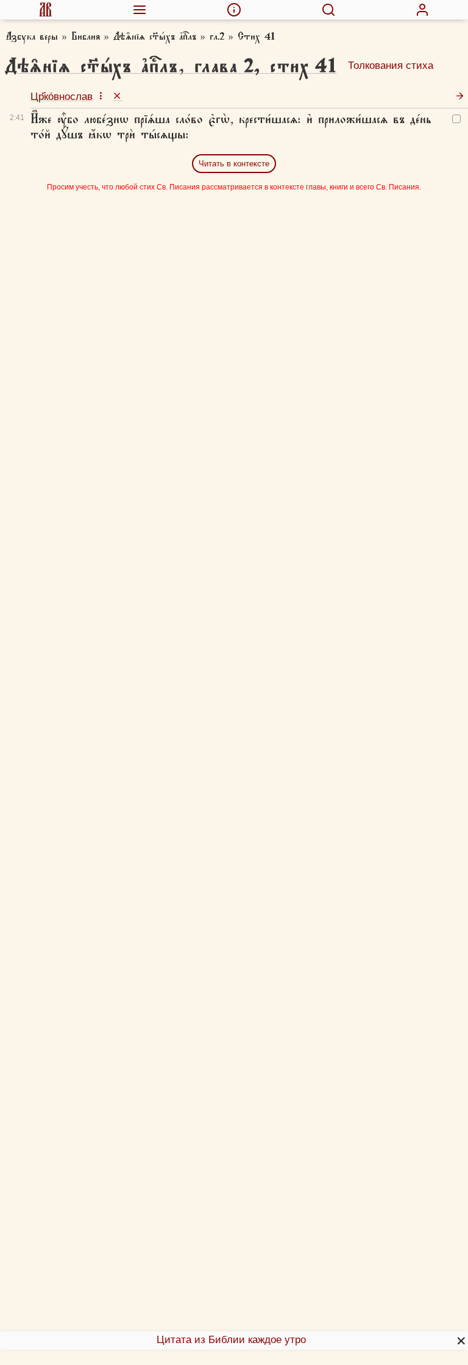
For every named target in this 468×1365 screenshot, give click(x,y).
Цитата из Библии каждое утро (231, 1340)
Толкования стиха (390, 65)
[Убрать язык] (117, 95)
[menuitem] (45, 10)
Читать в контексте (234, 163)
